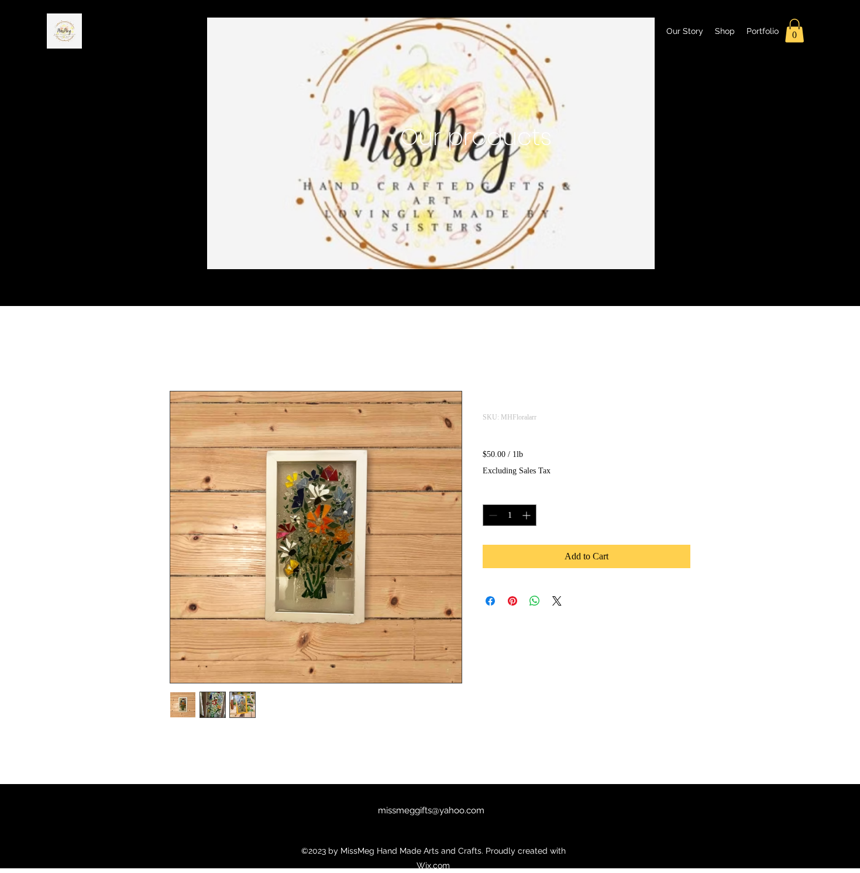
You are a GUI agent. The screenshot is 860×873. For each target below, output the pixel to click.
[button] (794, 31)
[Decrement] (491, 515)
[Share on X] (557, 601)
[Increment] (527, 515)
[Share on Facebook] (490, 601)
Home (181, 348)
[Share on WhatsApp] (535, 601)
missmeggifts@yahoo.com (431, 810)
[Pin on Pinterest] (512, 601)
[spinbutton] (509, 515)
